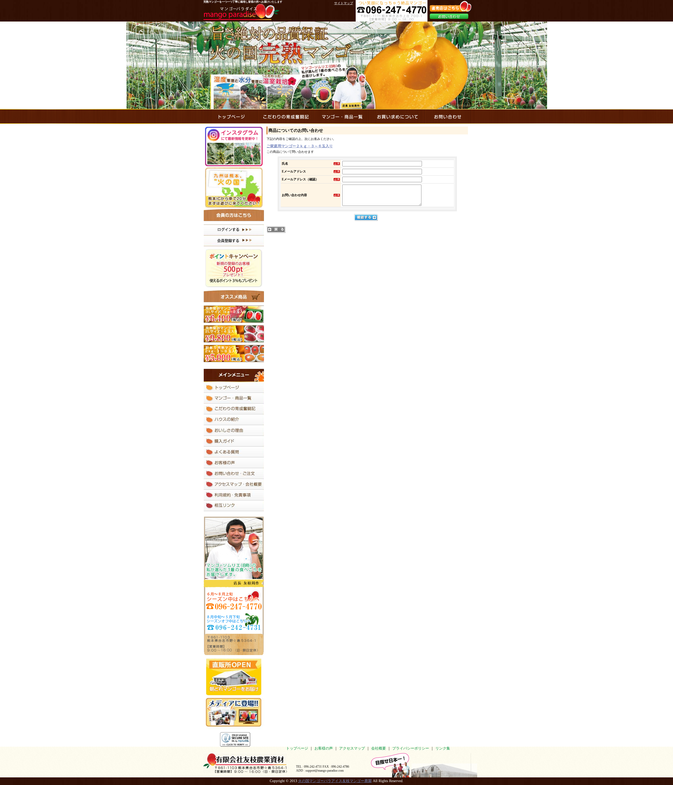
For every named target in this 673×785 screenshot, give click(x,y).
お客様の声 (323, 748)
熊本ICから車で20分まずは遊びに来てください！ (234, 188)
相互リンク (234, 505)
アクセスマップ (352, 748)
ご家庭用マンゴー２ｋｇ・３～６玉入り (300, 146)
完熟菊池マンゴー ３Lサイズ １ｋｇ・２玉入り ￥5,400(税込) (234, 314)
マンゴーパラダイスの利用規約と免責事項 (234, 495)
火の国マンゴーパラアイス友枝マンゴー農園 (335, 781)
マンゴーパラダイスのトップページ (230, 116)
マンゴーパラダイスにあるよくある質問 (234, 452)
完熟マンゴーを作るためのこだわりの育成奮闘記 (285, 116)
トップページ (297, 748)
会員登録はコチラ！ (234, 241)
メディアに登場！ (234, 714)
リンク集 (442, 748)
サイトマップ (343, 3)
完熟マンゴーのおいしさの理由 (234, 430)
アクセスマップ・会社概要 (234, 484)
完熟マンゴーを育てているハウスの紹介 (234, 419)
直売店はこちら (450, 6)
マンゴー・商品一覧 (341, 116)
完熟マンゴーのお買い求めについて (397, 116)
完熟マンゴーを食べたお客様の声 (234, 462)
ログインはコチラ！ (234, 230)
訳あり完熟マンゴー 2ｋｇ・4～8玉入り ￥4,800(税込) (234, 353)
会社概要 (378, 748)
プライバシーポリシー (410, 748)
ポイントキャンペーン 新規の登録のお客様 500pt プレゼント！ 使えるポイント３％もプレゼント (234, 268)
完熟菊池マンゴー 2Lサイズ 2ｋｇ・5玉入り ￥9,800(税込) (234, 333)
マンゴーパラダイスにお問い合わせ (448, 116)
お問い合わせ (449, 16)
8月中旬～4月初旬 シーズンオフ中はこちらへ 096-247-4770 (233, 621)
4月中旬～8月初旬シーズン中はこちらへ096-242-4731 (233, 599)
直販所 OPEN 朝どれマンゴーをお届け (233, 676)
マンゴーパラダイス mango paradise (241, 12)
